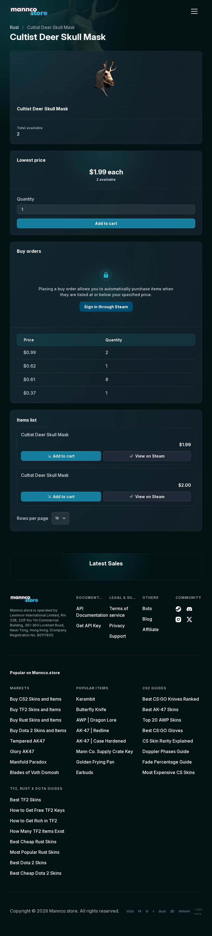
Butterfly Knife (91, 709)
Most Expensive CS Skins (168, 772)
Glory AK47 (22, 751)
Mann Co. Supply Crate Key (104, 751)
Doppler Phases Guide (165, 751)
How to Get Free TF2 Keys (37, 810)
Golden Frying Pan (95, 762)
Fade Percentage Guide (167, 762)
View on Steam (150, 456)
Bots (147, 608)
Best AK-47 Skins (160, 709)
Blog (147, 619)
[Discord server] (189, 608)
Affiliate (150, 629)
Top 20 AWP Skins (161, 720)
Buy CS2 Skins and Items (35, 699)
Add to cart (106, 223)
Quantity (25, 199)
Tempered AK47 (27, 741)
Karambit (85, 699)
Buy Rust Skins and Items (35, 720)
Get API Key (88, 625)
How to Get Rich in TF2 (33, 820)
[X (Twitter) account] (189, 619)
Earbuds (84, 772)
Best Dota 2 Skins (28, 862)
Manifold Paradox (28, 762)
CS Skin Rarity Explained (167, 741)
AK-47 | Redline (92, 730)
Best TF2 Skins (25, 799)
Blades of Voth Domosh (34, 772)
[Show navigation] (194, 11)
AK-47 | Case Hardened (101, 741)
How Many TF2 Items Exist (37, 831)
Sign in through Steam (106, 306)
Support (117, 636)
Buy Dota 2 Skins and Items (38, 730)
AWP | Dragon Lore (96, 720)
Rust (14, 27)
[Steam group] (178, 608)
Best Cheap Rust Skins (33, 841)
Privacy (117, 625)
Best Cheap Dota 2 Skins (35, 873)
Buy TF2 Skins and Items (35, 709)
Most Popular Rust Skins (34, 852)
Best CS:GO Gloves (162, 730)
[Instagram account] (178, 619)
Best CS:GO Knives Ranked (170, 699)
